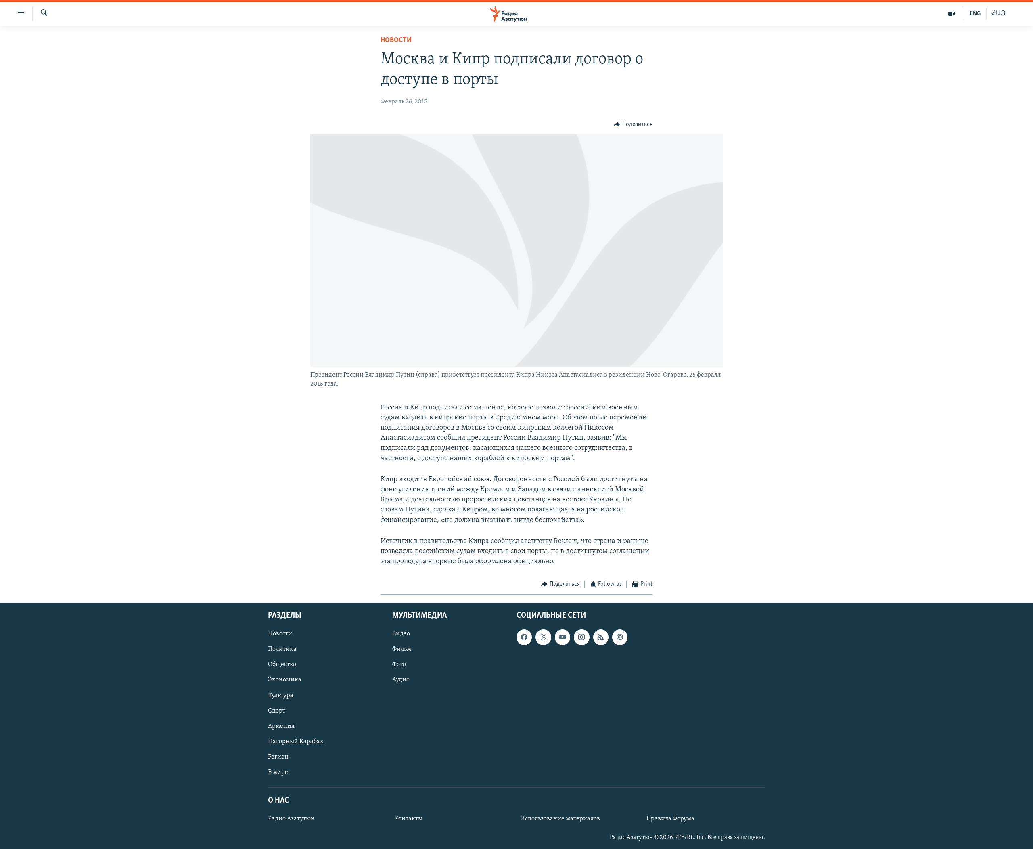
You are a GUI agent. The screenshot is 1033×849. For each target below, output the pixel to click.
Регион (278, 757)
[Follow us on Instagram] (581, 637)
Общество (282, 664)
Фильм (401, 649)
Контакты (408, 818)
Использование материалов (560, 818)
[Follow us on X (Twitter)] (543, 637)
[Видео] (951, 13)
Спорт (276, 710)
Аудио (401, 680)
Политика (282, 649)
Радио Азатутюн (291, 818)
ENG (975, 13)
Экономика (284, 680)
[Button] (633, 124)
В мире (278, 772)
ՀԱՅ (998, 13)
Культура (280, 695)
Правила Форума (670, 818)
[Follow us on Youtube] (562, 637)
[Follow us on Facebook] (524, 637)
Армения (281, 726)
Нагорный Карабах (295, 741)
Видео (401, 634)
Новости (396, 40)
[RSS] (601, 637)
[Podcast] (619, 637)
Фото (399, 664)
